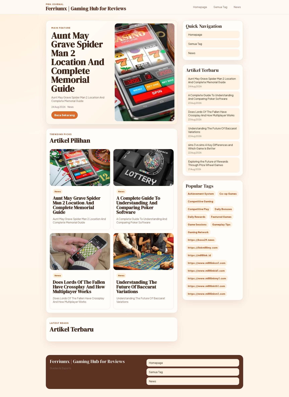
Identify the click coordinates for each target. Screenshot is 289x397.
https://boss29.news (201, 239)
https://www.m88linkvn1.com (206, 293)
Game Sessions (197, 224)
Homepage (200, 7)
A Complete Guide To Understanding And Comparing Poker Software (138, 205)
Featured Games (221, 216)
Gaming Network (198, 232)
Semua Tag (220, 7)
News (237, 7)
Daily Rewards (196, 216)
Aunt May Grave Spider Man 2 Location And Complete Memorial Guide (77, 205)
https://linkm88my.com (202, 247)
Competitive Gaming (200, 201)
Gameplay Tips (221, 224)
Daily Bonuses (223, 209)
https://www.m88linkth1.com (206, 286)
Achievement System (201, 193)
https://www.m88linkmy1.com (207, 278)
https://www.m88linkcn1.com (206, 262)
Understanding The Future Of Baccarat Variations (136, 287)
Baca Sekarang (64, 115)
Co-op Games (228, 193)
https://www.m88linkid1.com (206, 270)
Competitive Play (198, 209)
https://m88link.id (199, 255)
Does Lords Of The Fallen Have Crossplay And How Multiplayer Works (79, 287)
